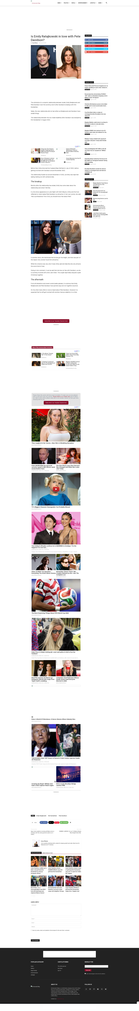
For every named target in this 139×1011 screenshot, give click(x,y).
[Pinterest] (94, 989)
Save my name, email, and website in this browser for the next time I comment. (51, 930)
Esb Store (60, 968)
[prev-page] (32, 896)
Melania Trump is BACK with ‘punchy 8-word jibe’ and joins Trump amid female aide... (95, 140)
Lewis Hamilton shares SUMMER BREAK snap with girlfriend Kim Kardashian (55, 869)
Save (57, 822)
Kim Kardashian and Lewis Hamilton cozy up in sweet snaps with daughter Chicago (56, 889)
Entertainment (82, 3)
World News (87, 99)
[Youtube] (105, 989)
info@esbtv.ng (60, 998)
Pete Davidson (63, 816)
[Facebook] (86, 989)
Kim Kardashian (52, 816)
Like (106, 39)
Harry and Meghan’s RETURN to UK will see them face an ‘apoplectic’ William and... (95, 150)
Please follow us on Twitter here (62, 396)
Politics (66, 3)
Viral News (33, 866)
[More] (70, 822)
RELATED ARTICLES (36, 853)
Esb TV (59, 970)
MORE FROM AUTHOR (47, 853)
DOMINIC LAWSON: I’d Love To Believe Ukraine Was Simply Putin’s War (70, 832)
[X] (101, 989)
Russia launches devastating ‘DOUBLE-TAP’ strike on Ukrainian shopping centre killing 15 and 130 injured (96, 95)
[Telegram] (97, 989)
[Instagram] (90, 989)
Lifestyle (92, 3)
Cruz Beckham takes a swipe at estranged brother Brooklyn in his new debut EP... (95, 114)
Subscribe (105, 51)
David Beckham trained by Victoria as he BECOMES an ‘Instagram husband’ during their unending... (96, 160)
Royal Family (87, 89)
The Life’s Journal (62, 966)
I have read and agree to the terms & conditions (95, 973)
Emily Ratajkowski (41, 816)
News (59, 3)
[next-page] (34, 896)
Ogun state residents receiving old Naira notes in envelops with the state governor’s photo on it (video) (42, 833)
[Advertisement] (69, 16)
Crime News (96, 209)
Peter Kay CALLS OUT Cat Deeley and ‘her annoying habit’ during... (100, 192)
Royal (73, 3)
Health (95, 201)
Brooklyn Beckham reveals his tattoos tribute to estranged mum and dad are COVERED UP (95, 170)
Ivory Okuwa (35, 42)
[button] (106, 3)
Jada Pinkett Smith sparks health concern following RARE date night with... (100, 215)
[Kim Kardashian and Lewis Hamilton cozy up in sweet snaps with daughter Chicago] (56, 880)
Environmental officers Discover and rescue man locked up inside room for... (99, 207)
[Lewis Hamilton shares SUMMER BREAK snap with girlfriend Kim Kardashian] (56, 861)
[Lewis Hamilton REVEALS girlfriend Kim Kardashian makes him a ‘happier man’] (73, 880)
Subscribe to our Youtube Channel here (56, 321)
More (99, 3)
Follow (105, 42)
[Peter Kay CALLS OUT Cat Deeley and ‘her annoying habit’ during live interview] (88, 192)
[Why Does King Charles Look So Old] (88, 200)
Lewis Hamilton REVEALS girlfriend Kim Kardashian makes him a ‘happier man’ (72, 889)
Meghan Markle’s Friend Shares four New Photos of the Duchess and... (100, 184)
